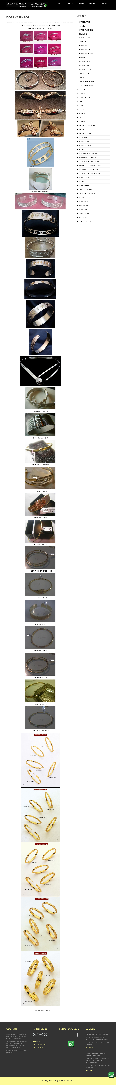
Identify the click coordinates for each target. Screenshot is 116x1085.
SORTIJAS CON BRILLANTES (88, 153)
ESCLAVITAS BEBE (84, 98)
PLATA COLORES (84, 141)
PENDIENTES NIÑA (85, 50)
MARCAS (92, 3)
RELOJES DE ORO (84, 177)
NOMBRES (82, 122)
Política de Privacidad (39, 1044)
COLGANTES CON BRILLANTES (89, 161)
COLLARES (82, 110)
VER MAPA (89, 1047)
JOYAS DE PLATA (84, 137)
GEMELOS (82, 90)
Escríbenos (71, 1035)
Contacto (102, 3)
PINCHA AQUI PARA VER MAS (40, 1011)
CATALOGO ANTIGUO (86, 189)
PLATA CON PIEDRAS (85, 145)
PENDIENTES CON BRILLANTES (89, 157)
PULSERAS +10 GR (85, 66)
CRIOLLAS (82, 118)
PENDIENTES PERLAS (86, 54)
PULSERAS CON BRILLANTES (88, 169)
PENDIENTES (83, 46)
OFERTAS (81, 3)
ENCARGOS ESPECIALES (87, 193)
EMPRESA (59, 3)
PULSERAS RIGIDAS (85, 70)
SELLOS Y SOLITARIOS (86, 86)
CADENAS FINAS (84, 38)
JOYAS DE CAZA (84, 185)
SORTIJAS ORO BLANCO (86, 82)
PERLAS (81, 181)
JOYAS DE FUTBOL (85, 201)
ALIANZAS (82, 26)
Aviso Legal (36, 1041)
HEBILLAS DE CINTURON (87, 221)
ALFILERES (82, 114)
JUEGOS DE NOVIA (85, 134)
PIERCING (82, 58)
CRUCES (81, 102)
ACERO (81, 149)
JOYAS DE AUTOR (84, 22)
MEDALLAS (82, 42)
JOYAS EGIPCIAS (84, 209)
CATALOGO (70, 3)
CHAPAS (81, 106)
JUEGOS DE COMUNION (87, 126)
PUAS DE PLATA (84, 213)
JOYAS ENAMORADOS (86, 30)
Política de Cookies (38, 1047)
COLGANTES (83, 34)
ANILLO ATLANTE (84, 205)
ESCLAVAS (82, 94)
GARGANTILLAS (84, 74)
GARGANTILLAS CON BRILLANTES (90, 165)
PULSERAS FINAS (84, 62)
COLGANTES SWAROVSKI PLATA (89, 173)
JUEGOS (81, 130)
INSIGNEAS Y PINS (85, 197)
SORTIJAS (82, 78)
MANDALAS (83, 217)
